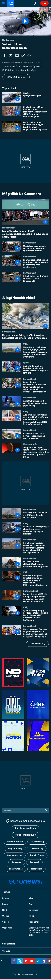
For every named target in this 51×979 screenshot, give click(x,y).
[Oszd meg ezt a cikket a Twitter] (10, 55)
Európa (5, 898)
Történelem (36, 869)
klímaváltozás (16, 869)
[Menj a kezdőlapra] (10, 3)
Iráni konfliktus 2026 (25, 835)
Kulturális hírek (30, 591)
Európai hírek (8, 331)
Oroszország (37, 841)
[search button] (46, 810)
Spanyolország (14, 855)
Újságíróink (7, 928)
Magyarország (30, 444)
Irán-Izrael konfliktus (25, 828)
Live (44, 3)
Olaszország (37, 848)
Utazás (5, 916)
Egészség (17, 862)
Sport (26, 362)
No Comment (8, 228)
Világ (25, 344)
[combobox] (25, 810)
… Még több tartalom (16, 77)
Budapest (34, 862)
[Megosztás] (17, 55)
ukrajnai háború (15, 841)
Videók (5, 922)
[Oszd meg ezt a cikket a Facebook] (4, 55)
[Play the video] (25, 21)
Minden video (36, 643)
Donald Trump (37, 855)
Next (4, 910)
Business (6, 904)
